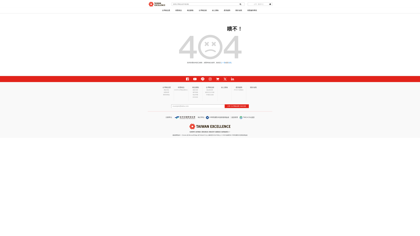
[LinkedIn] (232, 79)
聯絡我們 (211, 132)
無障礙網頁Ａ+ (225, 132)
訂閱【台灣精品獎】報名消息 (237, 106)
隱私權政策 (205, 132)
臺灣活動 (195, 92)
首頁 (229, 62)
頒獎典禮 (166, 92)
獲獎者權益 (166, 94)
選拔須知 (166, 90)
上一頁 (223, 62)
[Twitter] (225, 79)
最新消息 (195, 90)
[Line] (202, 79)
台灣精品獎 (166, 10)
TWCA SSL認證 (249, 117)
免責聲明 (192, 132)
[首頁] (157, 4)
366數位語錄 (210, 94)
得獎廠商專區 (252, 10)
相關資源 (218, 132)
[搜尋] (240, 4)
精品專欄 (195, 94)
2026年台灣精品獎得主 (181, 90)
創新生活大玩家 (209, 92)
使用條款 (198, 132)
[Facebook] (187, 79)
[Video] (195, 79)
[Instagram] (210, 79)
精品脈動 (190, 10)
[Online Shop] (217, 79)
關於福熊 (238, 10)
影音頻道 (195, 97)
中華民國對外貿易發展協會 (219, 117)
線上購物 (215, 10)
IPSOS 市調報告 (238, 90)
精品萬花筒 (209, 90)
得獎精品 (178, 10)
